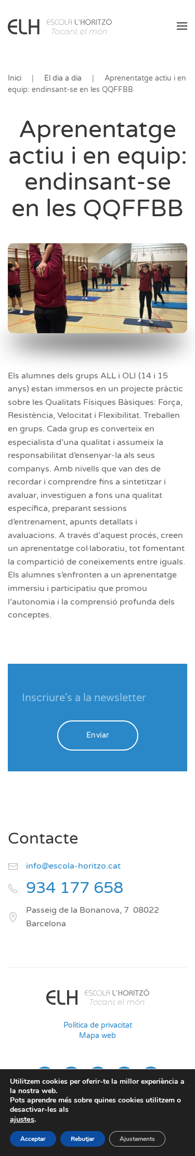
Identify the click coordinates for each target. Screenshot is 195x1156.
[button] (182, 26)
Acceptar (33, 1139)
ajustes (22, 1119)
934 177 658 (74, 888)
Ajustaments (137, 1139)
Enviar (97, 735)
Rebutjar (83, 1139)
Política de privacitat (97, 1025)
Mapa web (97, 1035)
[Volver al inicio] (60, 26)
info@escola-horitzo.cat (73, 866)
